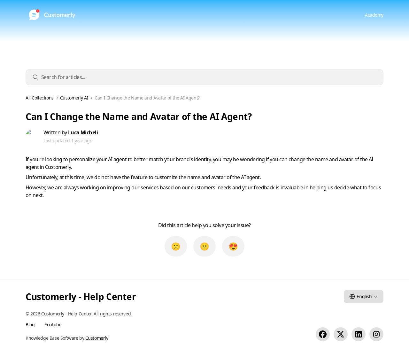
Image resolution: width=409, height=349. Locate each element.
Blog (30, 324)
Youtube (53, 324)
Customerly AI (74, 97)
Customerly (96, 338)
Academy (374, 15)
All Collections (40, 97)
